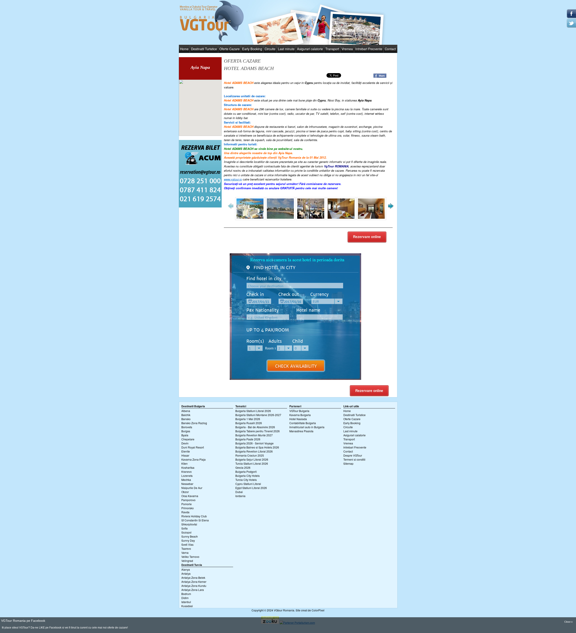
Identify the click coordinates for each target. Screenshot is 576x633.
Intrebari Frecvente (368, 48)
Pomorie (186, 504)
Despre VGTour (352, 455)
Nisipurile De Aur (191, 488)
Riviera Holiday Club (194, 516)
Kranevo (186, 471)
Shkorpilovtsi (189, 524)
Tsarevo (186, 548)
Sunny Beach (189, 536)
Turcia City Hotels (246, 480)
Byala (184, 435)
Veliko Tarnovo (190, 557)
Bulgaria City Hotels (247, 476)
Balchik (185, 415)
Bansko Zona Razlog (194, 423)
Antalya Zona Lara (192, 590)
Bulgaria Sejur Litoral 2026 (251, 459)
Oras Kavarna (189, 496)
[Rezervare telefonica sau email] (200, 206)
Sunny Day (188, 540)
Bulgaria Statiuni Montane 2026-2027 (258, 415)
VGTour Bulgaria (299, 411)
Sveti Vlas (187, 544)
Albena (185, 411)
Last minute (286, 48)
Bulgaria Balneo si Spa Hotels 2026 (257, 447)
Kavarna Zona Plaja (193, 459)
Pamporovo (188, 500)
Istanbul (186, 602)
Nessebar (187, 484)
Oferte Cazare (229, 48)
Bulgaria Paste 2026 (247, 439)
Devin (185, 443)
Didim (185, 598)
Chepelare (187, 439)
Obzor (185, 492)
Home (184, 48)
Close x (568, 621)
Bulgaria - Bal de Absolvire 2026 (255, 427)
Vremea (347, 48)
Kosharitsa (187, 467)
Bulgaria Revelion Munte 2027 (254, 435)
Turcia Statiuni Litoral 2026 (251, 463)
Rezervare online (367, 236)
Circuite (270, 48)
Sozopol (186, 532)
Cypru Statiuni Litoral (248, 484)
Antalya (186, 573)
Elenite (185, 451)
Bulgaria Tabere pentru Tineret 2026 (257, 431)
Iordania (240, 496)
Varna (185, 552)
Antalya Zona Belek (193, 577)
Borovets (186, 427)
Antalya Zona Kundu (193, 586)
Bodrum (186, 594)
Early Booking (252, 48)
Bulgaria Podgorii (246, 471)
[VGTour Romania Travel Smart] (212, 41)
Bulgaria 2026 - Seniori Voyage (254, 443)
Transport (332, 48)
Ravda (185, 512)
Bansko (186, 419)
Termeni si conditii (354, 459)
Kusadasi (187, 606)
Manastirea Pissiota (301, 431)
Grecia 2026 (242, 467)
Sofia (184, 528)
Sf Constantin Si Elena (195, 520)
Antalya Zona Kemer (193, 581)
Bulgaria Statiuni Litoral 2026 (253, 411)
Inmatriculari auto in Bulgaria (306, 427)
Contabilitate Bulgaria (302, 423)
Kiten (184, 463)
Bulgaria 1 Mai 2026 (247, 419)
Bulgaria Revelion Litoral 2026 (254, 451)
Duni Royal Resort (192, 447)
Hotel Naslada (298, 419)
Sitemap (348, 463)
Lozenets (187, 476)
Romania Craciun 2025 (249, 455)
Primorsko (187, 508)
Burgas (185, 431)
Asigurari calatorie (310, 48)
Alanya (185, 569)
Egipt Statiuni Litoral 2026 (251, 488)
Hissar (185, 455)
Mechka (186, 480)
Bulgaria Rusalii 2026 (248, 423)
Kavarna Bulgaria (300, 415)
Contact (390, 48)
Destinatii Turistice (204, 48)
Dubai (239, 492)
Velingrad (187, 561)
